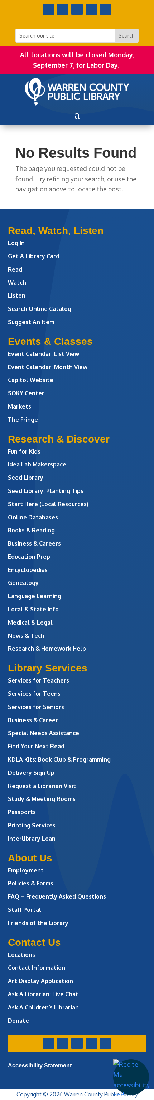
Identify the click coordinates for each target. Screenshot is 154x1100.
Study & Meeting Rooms (42, 798)
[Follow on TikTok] (105, 9)
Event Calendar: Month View (47, 367)
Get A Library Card (33, 256)
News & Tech (26, 635)
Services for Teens (34, 693)
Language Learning (34, 596)
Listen (16, 295)
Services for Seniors (36, 706)
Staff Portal (24, 909)
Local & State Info (33, 609)
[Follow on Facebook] (48, 9)
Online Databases (33, 517)
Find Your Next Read (36, 746)
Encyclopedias (28, 569)
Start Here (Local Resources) (48, 504)
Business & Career (33, 720)
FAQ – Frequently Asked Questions (57, 896)
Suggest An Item (31, 322)
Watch (17, 282)
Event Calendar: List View (43, 353)
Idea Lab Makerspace (37, 464)
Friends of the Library (38, 923)
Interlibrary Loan (32, 838)
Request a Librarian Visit (42, 785)
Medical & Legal (30, 622)
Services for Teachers (38, 680)
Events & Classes (50, 341)
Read (15, 269)
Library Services (47, 668)
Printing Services (32, 825)
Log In (16, 242)
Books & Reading (31, 530)
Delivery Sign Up (31, 772)
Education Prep (29, 556)
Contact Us (34, 942)
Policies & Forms (30, 883)
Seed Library (25, 477)
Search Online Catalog (39, 308)
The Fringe (23, 419)
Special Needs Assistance (43, 733)
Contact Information (36, 967)
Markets (19, 406)
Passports (22, 812)
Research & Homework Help (47, 648)
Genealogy (23, 582)
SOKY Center (26, 393)
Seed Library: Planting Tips (45, 490)
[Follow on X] (62, 9)
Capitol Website (30, 379)
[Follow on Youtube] (91, 9)
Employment (26, 870)
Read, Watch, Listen (56, 230)
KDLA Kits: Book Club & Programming (59, 759)
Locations (21, 954)
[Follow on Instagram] (77, 9)
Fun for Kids (24, 451)
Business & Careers (34, 543)
